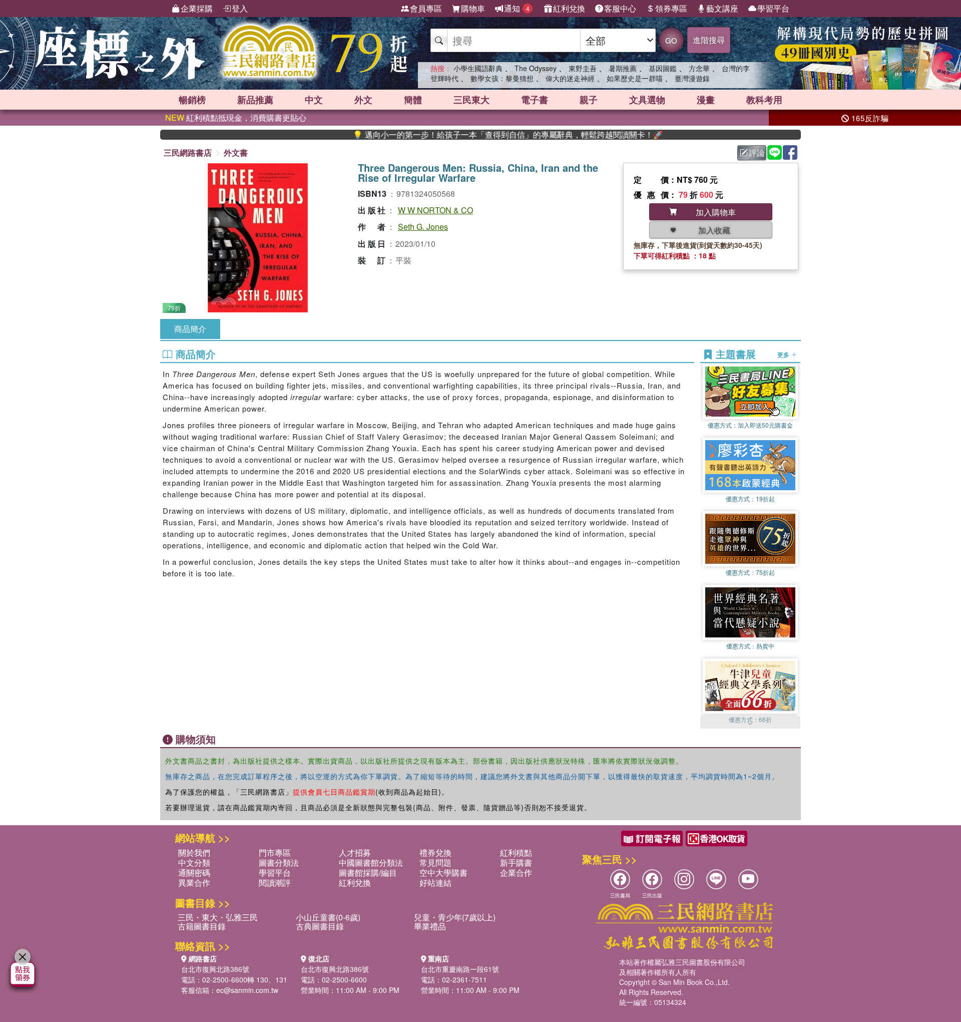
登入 (240, 8)
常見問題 (435, 862)
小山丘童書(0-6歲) (328, 917)
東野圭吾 (583, 68)
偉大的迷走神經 (570, 78)
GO (671, 40)
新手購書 (516, 862)
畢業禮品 (430, 926)
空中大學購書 (443, 872)
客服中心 (620, 8)
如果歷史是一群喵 (635, 78)
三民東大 (471, 99)
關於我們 (194, 852)
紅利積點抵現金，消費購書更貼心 (235, 117)
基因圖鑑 (663, 68)
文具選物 (647, 99)
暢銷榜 (192, 99)
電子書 (534, 99)
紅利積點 (516, 852)
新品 (255, 99)
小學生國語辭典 (478, 68)
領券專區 (671, 8)
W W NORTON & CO (435, 210)
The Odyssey (536, 68)
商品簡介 (190, 328)
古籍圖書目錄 (202, 926)
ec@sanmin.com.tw (247, 990)
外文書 (236, 152)
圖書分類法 (279, 862)
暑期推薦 (623, 68)
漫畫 (706, 99)
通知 (517, 8)
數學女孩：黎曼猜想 (502, 78)
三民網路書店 (188, 152)
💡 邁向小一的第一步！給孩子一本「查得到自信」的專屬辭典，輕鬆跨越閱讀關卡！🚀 (461, 135)
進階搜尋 (709, 40)
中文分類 (194, 862)
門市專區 (275, 852)
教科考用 (764, 99)
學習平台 (773, 8)
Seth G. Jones (423, 226)
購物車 (473, 8)
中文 (314, 99)
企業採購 (197, 8)
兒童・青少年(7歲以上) (455, 917)
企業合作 (516, 872)
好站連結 (435, 882)
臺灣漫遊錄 (692, 78)
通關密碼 (194, 872)
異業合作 (194, 882)
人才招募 (355, 852)
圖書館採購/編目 (368, 872)
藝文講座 (722, 8)
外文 (363, 99)
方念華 (699, 68)
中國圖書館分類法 (371, 862)
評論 (757, 152)
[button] (750, 723)
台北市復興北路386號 (215, 969)
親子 (589, 99)
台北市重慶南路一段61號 (460, 969)
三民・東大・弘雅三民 (218, 917)
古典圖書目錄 (320, 926)
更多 (784, 354)
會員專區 (426, 8)
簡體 (413, 99)
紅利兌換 (569, 8)
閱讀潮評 (275, 882)
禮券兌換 (435, 852)
